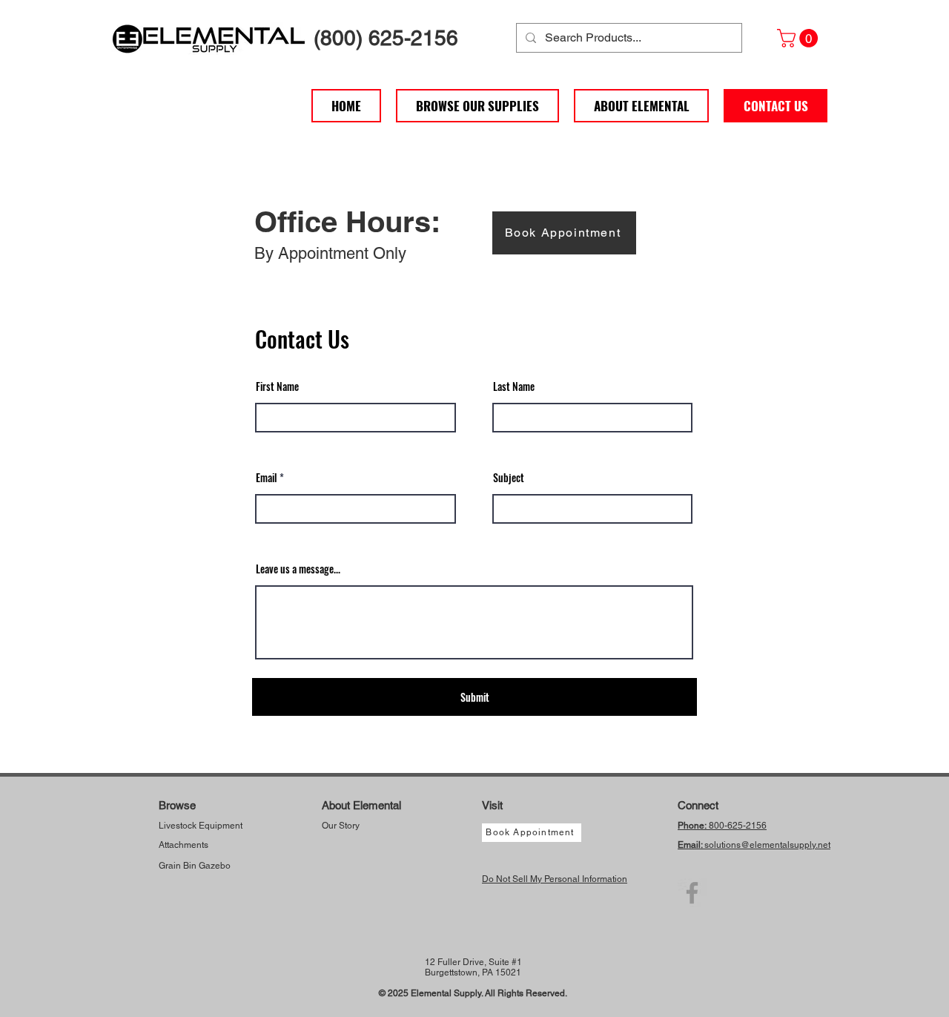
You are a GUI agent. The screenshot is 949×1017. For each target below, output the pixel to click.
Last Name (514, 386)
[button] (799, 38)
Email (266, 478)
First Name (277, 386)
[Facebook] (692, 892)
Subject (508, 478)
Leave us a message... (298, 569)
